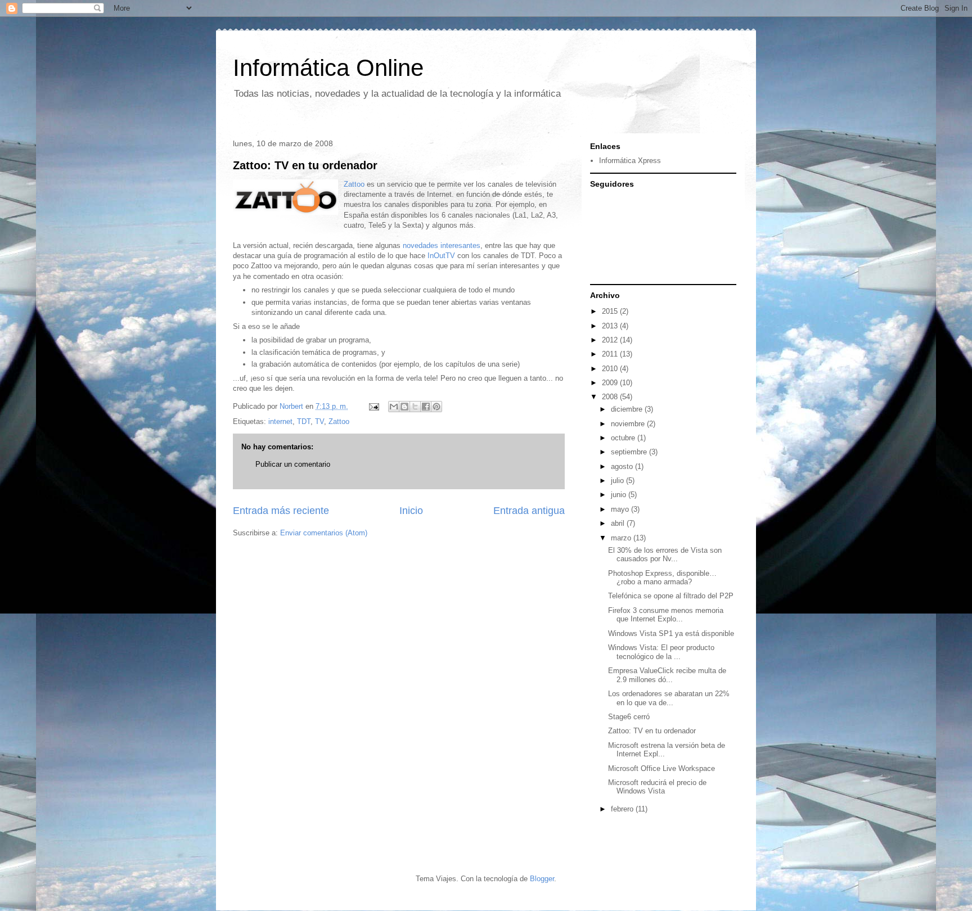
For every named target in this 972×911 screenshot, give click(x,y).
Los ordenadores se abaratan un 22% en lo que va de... (669, 698)
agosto (623, 466)
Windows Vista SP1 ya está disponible (671, 633)
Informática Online (328, 68)
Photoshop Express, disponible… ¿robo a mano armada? (662, 578)
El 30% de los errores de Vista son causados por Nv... (665, 554)
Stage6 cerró (629, 716)
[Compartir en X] (415, 406)
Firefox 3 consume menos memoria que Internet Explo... (665, 615)
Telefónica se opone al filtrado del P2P (671, 596)
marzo (622, 538)
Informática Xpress (630, 160)
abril (619, 523)
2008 (611, 397)
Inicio (411, 510)
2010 (611, 368)
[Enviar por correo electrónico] (393, 406)
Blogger (542, 878)
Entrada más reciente (281, 510)
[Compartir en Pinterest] (436, 406)
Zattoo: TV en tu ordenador (305, 165)
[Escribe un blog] (404, 406)
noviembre (629, 424)
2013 (611, 326)
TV (319, 421)
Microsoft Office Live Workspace (661, 768)
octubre (624, 438)
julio (618, 480)
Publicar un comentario (292, 464)
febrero (623, 809)
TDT (303, 421)
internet (280, 421)
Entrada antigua (529, 510)
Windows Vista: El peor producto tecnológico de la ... (661, 652)
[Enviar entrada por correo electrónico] (373, 406)
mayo (621, 509)
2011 (611, 354)
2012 (611, 340)
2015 (611, 311)
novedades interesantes (441, 245)
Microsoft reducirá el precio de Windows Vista (657, 787)
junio (619, 494)
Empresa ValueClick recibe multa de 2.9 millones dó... (667, 675)
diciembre (628, 409)
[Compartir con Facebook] (425, 406)
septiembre (630, 452)
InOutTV (441, 255)
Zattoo (354, 184)
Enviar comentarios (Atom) (323, 533)
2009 (611, 382)
